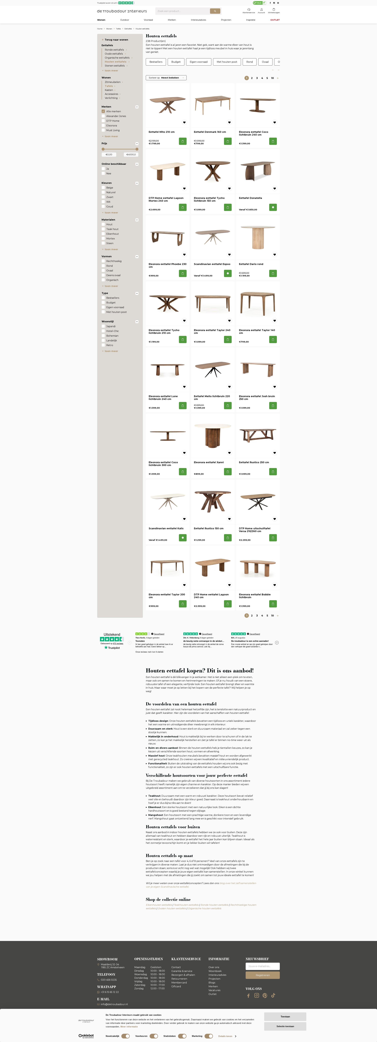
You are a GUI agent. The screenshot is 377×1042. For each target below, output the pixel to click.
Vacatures (214, 990)
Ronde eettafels (114, 49)
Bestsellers (112, 297)
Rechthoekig (114, 261)
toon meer (111, 70)
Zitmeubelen (112, 82)
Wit (108, 201)
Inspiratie (250, 20)
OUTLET (275, 20)
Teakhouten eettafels (186, 904)
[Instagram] (256, 995)
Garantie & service (181, 971)
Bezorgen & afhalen (183, 975)
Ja (107, 168)
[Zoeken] (215, 11)
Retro (109, 345)
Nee (108, 173)
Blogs (212, 982)
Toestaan (285, 1016)
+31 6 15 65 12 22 (110, 992)
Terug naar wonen (116, 39)
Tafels (109, 86)
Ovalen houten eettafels (172, 908)
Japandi (110, 326)
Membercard (179, 982)
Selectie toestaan (285, 1026)
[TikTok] (273, 995)
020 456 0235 (108, 979)
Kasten (109, 90)
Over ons (214, 967)
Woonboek (215, 971)
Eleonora (111, 125)
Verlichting (111, 98)
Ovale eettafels (114, 53)
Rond (109, 265)
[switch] (154, 1036)
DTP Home (112, 120)
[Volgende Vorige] (277, 78)
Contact (176, 967)
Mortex (110, 238)
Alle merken (113, 111)
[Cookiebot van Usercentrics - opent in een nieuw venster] (86, 1036)
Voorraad (148, 20)
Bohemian (112, 335)
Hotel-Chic (112, 331)
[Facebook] (248, 995)
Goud (109, 206)
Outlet (213, 994)
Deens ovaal (113, 275)
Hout (109, 224)
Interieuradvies (198, 20)
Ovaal (109, 270)
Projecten (226, 20)
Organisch (112, 280)
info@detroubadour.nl (114, 1004)
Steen (109, 243)
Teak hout (112, 229)
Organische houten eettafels (204, 908)
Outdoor (124, 20)
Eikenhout (112, 233)
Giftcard (176, 986)
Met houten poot (116, 312)
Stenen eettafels (115, 65)
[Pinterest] (265, 995)
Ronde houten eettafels (214, 904)
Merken (172, 20)
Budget (111, 302)
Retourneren (179, 978)
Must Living (113, 130)
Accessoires (111, 94)
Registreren (263, 975)
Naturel (111, 192)
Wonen (101, 20)
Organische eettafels (117, 57)
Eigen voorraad (115, 307)
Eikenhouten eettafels (159, 904)
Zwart (109, 197)
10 (272, 78)
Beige (109, 187)
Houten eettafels (116, 61)
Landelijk (111, 340)
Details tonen (225, 1036)
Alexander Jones (116, 116)
